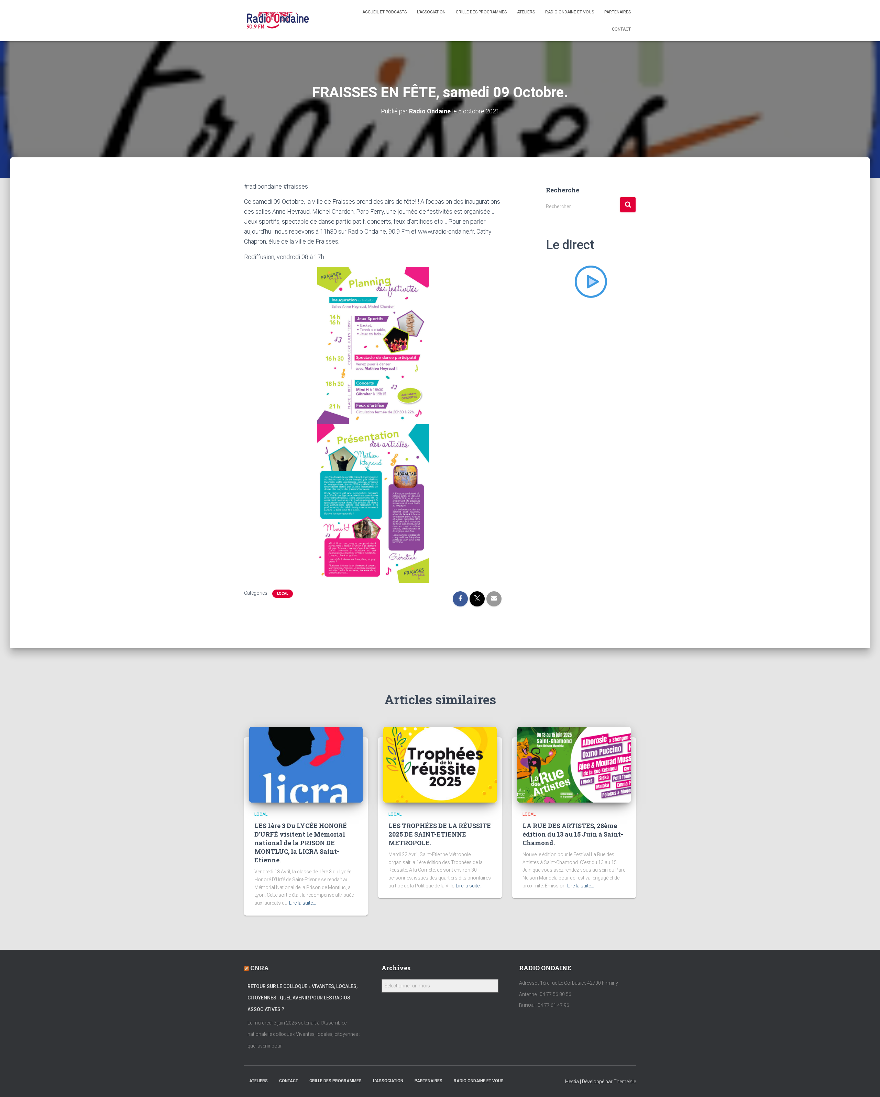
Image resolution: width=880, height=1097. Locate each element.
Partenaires (617, 12)
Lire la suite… (302, 903)
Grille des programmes (481, 12)
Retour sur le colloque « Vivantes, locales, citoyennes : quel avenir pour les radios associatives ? (303, 998)
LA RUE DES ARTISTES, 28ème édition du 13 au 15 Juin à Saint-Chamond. (572, 834)
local (282, 593)
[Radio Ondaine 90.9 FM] (278, 20)
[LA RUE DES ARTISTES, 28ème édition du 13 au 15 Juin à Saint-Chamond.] (574, 764)
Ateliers (526, 12)
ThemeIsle (625, 1081)
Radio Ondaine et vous (569, 12)
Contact (621, 29)
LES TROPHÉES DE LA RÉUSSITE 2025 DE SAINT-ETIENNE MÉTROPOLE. (439, 834)
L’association (431, 12)
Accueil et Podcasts (384, 12)
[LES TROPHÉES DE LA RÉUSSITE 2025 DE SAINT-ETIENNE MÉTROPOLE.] (440, 764)
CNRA (259, 968)
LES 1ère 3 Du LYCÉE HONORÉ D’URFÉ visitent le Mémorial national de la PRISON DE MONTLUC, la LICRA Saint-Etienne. (300, 842)
